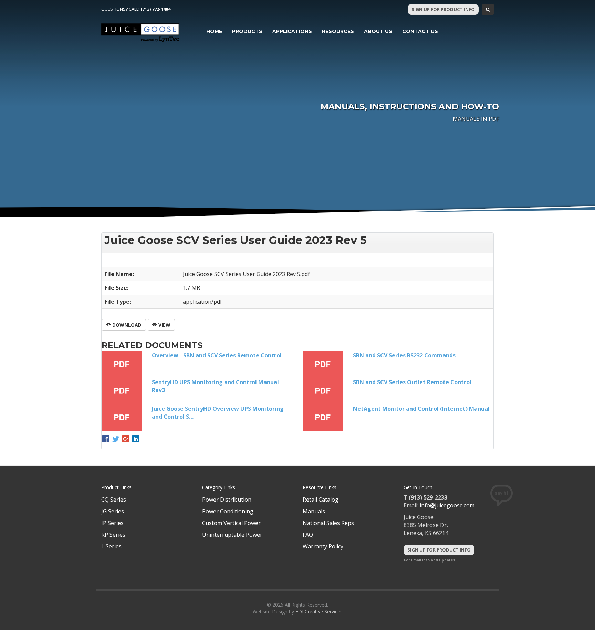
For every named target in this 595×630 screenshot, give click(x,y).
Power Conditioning (227, 511)
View (163, 325)
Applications (292, 31)
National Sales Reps (328, 523)
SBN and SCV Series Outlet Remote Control (412, 382)
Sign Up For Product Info (443, 9)
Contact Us (420, 31)
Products (247, 31)
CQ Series (113, 499)
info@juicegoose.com (447, 505)
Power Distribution (226, 499)
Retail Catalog (320, 499)
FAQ (308, 534)
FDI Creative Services (319, 611)
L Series (111, 546)
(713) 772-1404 (155, 9)
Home (214, 31)
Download (126, 325)
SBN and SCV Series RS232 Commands (404, 355)
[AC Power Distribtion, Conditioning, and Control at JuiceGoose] (140, 32)
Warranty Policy (323, 546)
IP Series (112, 523)
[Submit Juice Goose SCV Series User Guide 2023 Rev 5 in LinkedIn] (136, 439)
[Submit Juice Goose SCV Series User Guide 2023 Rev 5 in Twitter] (117, 439)
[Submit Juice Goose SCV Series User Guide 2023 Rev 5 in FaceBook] (107, 439)
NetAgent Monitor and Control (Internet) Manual (421, 408)
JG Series (112, 511)
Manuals (314, 511)
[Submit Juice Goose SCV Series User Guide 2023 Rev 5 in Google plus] (127, 439)
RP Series (113, 534)
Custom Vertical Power (231, 523)
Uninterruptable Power (232, 534)
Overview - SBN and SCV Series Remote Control (217, 355)
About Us (378, 31)
